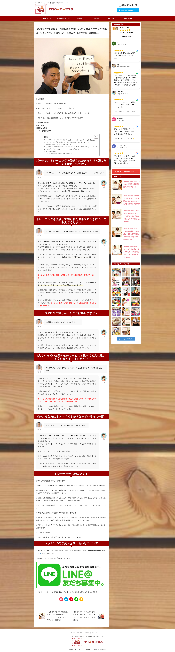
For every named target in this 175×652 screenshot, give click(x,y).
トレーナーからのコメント (54, 151)
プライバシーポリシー (98, 632)
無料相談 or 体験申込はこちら (129, 10)
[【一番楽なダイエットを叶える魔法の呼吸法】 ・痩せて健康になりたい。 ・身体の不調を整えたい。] (126, 331)
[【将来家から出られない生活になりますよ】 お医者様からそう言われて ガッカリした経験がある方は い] (126, 311)
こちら (39, 553)
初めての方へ (47, 18)
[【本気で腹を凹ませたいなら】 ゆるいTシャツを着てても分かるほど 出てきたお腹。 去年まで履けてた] (135, 321)
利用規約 (87, 632)
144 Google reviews (127, 32)
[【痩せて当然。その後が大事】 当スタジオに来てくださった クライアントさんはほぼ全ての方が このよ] (126, 321)
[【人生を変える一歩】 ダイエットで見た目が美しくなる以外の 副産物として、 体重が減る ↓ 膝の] (126, 301)
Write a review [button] (127, 37)
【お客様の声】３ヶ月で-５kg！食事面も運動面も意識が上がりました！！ (131, 184)
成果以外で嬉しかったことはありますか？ (59, 144)
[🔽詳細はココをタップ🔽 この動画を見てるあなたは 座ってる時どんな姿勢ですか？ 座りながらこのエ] (126, 272)
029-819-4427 (129, 5)
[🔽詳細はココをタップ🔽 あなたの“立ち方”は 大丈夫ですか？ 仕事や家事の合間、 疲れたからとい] (116, 281)
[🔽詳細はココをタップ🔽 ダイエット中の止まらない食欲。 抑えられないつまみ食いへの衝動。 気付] (126, 281)
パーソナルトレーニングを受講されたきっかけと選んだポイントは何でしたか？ (71, 140)
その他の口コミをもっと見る (124, 171)
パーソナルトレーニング (63, 18)
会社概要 (79, 632)
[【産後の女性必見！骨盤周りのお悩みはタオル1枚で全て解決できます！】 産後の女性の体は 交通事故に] (116, 331)
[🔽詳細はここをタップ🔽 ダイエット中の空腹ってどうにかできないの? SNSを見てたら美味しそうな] (116, 291)
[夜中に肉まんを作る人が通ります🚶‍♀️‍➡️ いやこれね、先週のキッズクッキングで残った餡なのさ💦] (116, 321)
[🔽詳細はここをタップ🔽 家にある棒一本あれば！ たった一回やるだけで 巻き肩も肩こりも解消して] (135, 281)
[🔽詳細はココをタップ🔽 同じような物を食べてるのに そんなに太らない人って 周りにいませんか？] (135, 272)
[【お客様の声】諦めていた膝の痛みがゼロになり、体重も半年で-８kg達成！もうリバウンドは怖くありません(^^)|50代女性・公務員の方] (66, 599)
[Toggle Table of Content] (95, 137)
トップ (73, 632)
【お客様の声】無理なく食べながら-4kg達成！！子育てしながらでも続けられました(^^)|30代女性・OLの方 (131, 251)
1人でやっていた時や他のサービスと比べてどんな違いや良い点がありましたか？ (71, 147)
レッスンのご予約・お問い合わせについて (59, 154)
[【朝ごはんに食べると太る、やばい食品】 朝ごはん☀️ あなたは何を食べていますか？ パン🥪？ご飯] (116, 311)
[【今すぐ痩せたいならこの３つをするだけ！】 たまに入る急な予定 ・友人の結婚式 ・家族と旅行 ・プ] (135, 311)
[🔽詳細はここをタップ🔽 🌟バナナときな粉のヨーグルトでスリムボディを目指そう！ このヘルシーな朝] (116, 272)
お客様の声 (95, 18)
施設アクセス (112, 18)
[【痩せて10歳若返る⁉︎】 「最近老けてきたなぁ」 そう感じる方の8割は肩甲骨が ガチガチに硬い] (135, 291)
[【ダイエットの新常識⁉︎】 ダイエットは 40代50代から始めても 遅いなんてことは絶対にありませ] (116, 301)
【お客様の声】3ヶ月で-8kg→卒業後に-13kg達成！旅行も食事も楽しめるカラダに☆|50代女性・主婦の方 (131, 234)
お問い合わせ (128, 18)
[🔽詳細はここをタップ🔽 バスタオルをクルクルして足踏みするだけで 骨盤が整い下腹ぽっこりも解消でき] (126, 291)
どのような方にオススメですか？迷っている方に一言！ (63, 149)
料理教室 (79, 18)
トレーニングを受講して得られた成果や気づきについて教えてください (68, 142)
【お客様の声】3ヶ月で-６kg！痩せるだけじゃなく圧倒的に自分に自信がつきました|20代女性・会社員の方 (131, 216)
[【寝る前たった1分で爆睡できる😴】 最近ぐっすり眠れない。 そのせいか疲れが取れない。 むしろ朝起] (135, 301)
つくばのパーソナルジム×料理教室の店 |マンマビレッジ (87, 636)
